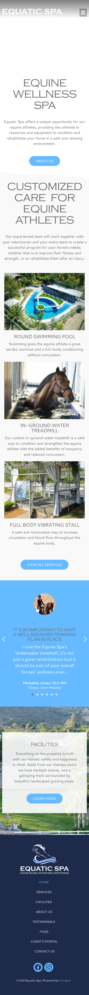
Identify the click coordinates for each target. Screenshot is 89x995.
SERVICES (44, 892)
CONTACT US (45, 951)
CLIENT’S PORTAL (44, 941)
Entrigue (65, 980)
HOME (44, 882)
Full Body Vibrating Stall (44, 524)
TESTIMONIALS (44, 922)
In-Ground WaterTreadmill (44, 428)
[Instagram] (48, 967)
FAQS (44, 932)
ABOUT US (44, 912)
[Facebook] (38, 967)
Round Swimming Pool (44, 336)
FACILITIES (44, 744)
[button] (83, 13)
